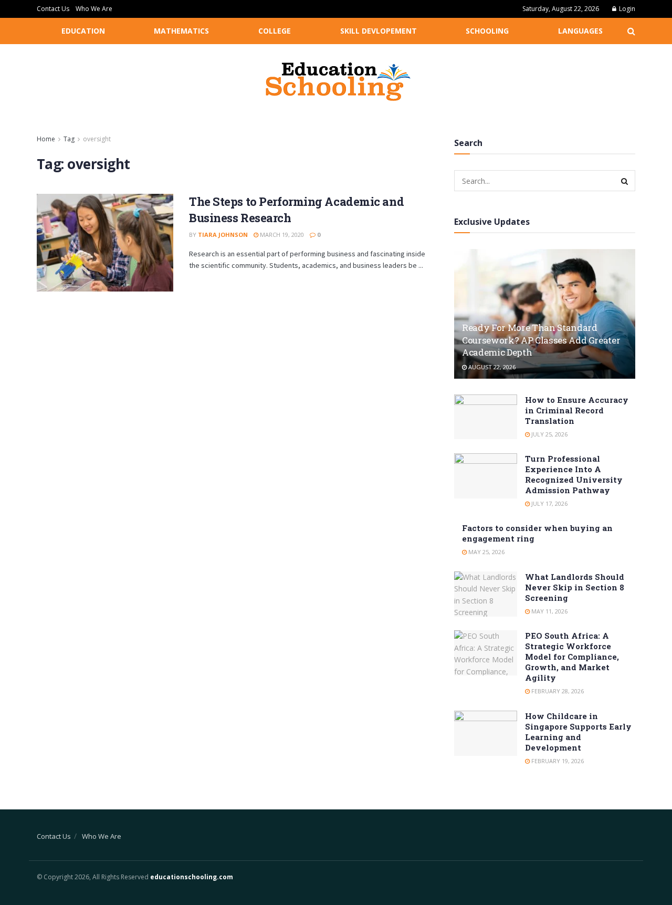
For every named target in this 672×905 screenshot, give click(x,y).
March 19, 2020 (281, 234)
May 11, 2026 (549, 611)
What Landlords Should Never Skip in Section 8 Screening (574, 587)
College (274, 31)
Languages (580, 31)
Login (626, 8)
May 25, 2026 (486, 552)
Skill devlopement (378, 31)
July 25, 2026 (549, 434)
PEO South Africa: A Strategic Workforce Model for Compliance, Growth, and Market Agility (572, 656)
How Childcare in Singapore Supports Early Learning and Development (578, 732)
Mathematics (181, 31)
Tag (69, 138)
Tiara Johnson (223, 234)
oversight (97, 138)
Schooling (487, 31)
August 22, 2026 (491, 367)
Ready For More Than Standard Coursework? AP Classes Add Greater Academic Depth (541, 340)
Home (46, 138)
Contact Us (53, 8)
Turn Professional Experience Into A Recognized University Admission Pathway (574, 474)
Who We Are (94, 8)
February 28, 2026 (557, 691)
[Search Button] (624, 180)
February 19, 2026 (557, 761)
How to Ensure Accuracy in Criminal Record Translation (576, 410)
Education (83, 31)
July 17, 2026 (549, 503)
